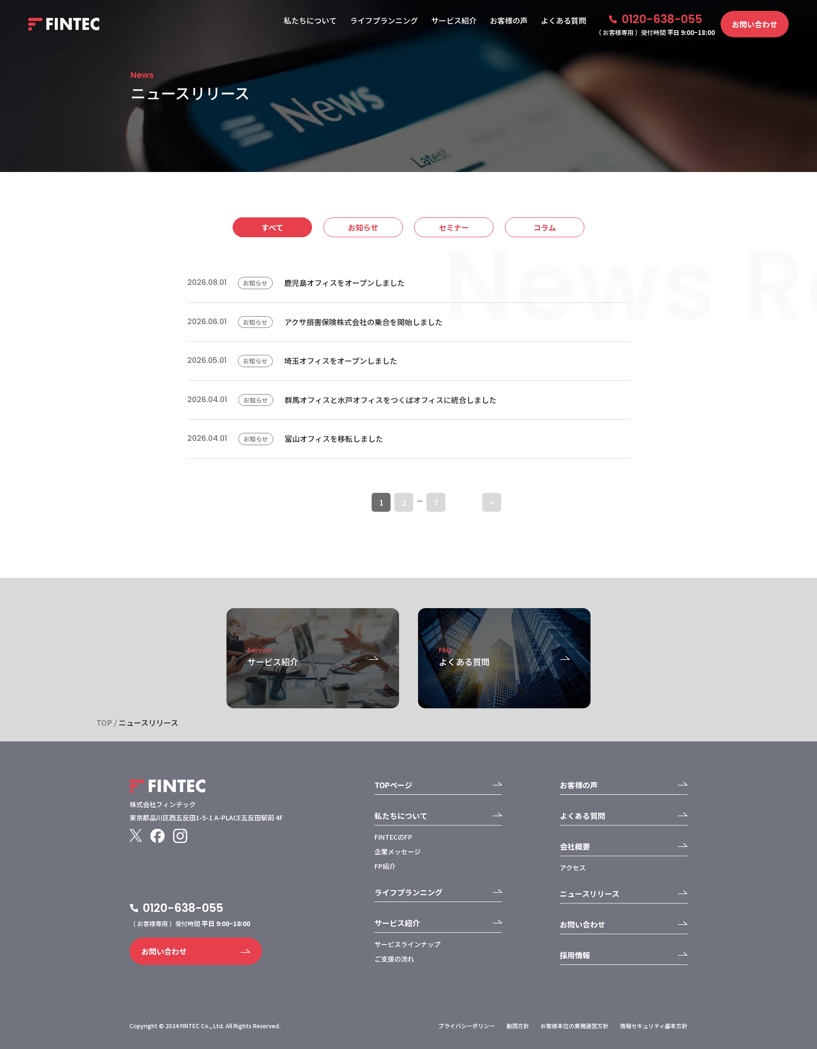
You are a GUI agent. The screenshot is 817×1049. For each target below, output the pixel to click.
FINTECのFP (393, 837)
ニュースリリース (589, 893)
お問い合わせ (754, 24)
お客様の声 (509, 20)
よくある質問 (563, 20)
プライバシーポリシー (466, 1026)
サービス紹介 (454, 20)
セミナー (454, 227)
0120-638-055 (662, 19)
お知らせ (363, 227)
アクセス (573, 867)
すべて (272, 227)
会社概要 (575, 846)
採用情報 (575, 955)
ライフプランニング (384, 20)
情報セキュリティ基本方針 (653, 1026)
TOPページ (393, 785)
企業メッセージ (397, 851)
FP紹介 (385, 866)
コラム (544, 227)
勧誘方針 (517, 1026)
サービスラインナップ (407, 944)
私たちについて (310, 20)
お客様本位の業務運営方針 (574, 1026)
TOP (104, 722)
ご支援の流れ (394, 958)
